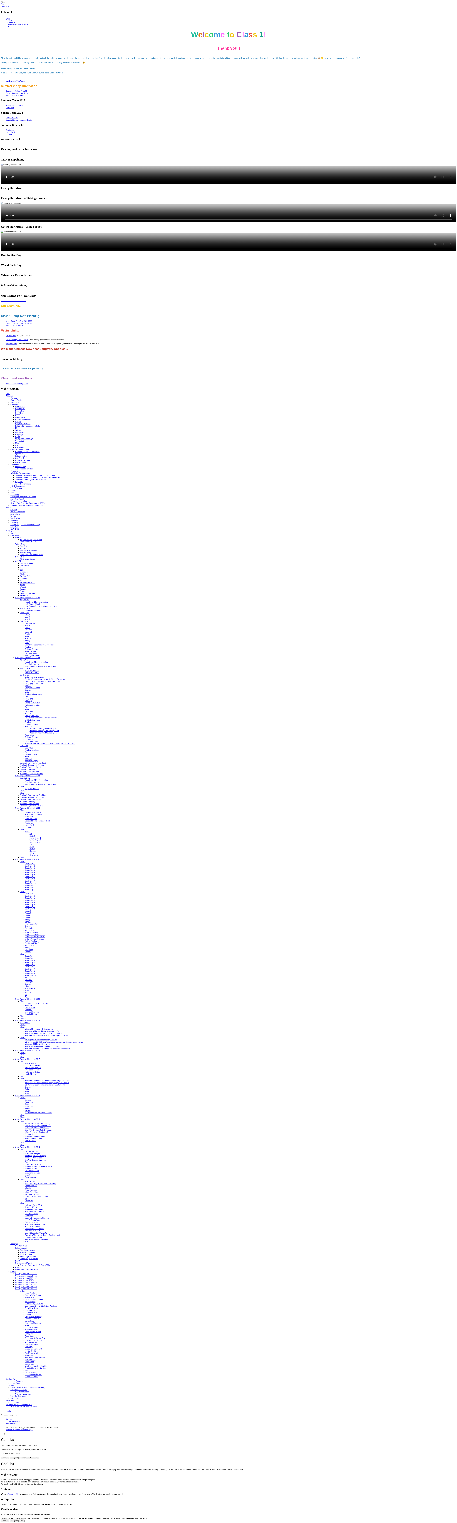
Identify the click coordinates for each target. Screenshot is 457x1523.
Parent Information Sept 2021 (17, 384)
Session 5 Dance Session (29, 771)
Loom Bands (30, 1293)
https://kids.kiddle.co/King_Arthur (37, 1044)
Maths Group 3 (35, 842)
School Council (21, 1248)
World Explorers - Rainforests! (36, 1132)
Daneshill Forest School (34, 1299)
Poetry (27, 707)
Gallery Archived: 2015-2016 (26, 1287)
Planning (28, 832)
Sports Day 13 (30, 889)
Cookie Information (13, 1421)
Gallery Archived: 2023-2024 (26, 1274)
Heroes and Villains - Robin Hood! (38, 1126)
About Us (9, 396)
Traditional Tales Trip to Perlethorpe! (38, 1166)
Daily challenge (31, 653)
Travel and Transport (32, 1154)
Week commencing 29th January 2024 (44, 733)
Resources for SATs (27, 583)
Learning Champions (28, 1250)
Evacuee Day (30, 1181)
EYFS (17, 415)
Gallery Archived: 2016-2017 (26, 1284)
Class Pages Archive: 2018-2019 (27, 1020)
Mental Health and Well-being (26, 1269)
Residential (24, 595)
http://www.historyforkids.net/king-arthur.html (42, 1046)
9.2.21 (27, 997)
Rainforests (10, 130)
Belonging (14, 1244)
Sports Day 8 (30, 879)
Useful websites (31, 754)
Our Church (19, 458)
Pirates (27, 1108)
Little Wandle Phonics (28, 542)
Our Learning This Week (15, 81)
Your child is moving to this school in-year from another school (38, 477)
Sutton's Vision (21, 456)
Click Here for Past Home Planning (38, 1003)
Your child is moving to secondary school (30, 480)
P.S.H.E (18, 1267)
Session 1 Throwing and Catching (33, 763)
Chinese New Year (32, 1012)
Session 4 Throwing (27, 769)
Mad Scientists (30, 1063)
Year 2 (27, 615)
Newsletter (14, 520)
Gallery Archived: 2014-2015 (26, 1289)
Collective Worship (22, 460)
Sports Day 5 (30, 872)
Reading (28, 647)
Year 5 (27, 628)
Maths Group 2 (35, 840)
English (27, 634)
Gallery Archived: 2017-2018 (26, 1282)
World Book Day (31, 924)
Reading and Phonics (23, 419)
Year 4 (27, 619)
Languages (19, 434)
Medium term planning (28, 550)
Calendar (13, 510)
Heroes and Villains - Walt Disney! (38, 1123)
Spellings (23, 578)
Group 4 (28, 917)
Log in (3, 4)
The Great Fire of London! (35, 1136)
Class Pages (10, 22)
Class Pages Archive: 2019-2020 (27, 999)
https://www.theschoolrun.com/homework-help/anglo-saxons (47, 1048)
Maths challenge (31, 651)
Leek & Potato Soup (32, 1220)
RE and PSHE (30, 930)
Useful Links (15, 1398)
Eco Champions (26, 1254)
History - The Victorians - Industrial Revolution (42, 681)
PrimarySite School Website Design (19, 1430)
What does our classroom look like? (38, 1113)
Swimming (14, 495)
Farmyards (29, 1102)
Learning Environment (33, 1237)
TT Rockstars (11, 336)
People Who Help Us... (33, 1164)
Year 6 (27, 625)
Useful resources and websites (31, 555)
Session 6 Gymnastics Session (31, 774)
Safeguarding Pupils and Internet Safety (25, 525)
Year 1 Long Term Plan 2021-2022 (19, 321)
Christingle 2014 (31, 1312)
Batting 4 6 (29, 1334)
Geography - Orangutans (34, 683)
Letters (13, 516)
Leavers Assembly (32, 1345)
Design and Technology (24, 439)
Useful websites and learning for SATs (39, 645)
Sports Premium (16, 1381)
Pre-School (10, 1400)
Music (17, 443)
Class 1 (8, 27)
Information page (31, 761)
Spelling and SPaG (32, 716)
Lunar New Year (12, 118)
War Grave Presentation (34, 1209)
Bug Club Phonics (32, 664)
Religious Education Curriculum (27, 452)
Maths (22, 585)
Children (9, 20)
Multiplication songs (32, 720)
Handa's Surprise (31, 1151)
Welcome (13, 398)
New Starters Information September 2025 (41, 606)
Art (16, 445)
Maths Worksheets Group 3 (35, 937)
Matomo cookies (13, 1494)
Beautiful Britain (31, 1014)
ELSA (17, 1261)
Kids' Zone (14, 533)
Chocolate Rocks (31, 1214)
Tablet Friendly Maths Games (17, 340)
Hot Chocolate (30, 1310)
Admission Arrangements (20, 473)
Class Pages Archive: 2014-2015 (27, 1119)
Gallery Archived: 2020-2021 (26, 1278)
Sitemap (9, 1419)
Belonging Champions (28, 1257)
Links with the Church (18, 1390)
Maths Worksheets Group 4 (35, 939)
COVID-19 (14, 529)
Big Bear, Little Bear (32, 1173)
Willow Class (20, 409)
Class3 (22, 857)
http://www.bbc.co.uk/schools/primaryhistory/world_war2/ (47, 1083)
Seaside (27, 1111)
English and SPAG (32, 943)
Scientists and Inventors (14, 105)
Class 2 (22, 791)
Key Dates (19, 482)
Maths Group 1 (35, 838)
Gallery (13, 1272)
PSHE (32, 847)
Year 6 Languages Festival (35, 1357)
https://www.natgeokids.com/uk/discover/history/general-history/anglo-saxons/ (54, 1042)
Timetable (23, 548)
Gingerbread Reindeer (33, 1317)
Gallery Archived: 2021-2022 (26, 1276)
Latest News (15, 514)
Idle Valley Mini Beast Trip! (35, 1156)
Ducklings (28, 1347)
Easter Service (30, 1302)
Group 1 (28, 911)
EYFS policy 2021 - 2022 (15, 325)
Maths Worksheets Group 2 (35, 935)
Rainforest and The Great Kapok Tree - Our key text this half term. (50, 744)
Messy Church (20, 462)
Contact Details (16, 400)
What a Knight (30, 1351)
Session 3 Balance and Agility (31, 767)
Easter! (27, 1162)
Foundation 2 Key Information (36, 602)
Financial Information (18, 501)
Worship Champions (27, 1252)
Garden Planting (31, 1372)
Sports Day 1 (30, 864)
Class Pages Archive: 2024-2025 (27, 598)
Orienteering (29, 1364)
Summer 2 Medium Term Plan (17, 91)
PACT (27, 1370)
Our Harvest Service (23, 1394)
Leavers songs (30, 623)
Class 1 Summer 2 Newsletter (17, 93)
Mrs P (27, 1325)
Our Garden (29, 1362)
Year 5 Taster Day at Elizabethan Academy (41, 1306)
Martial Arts (29, 1297)
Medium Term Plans (27, 563)
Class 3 (22, 793)
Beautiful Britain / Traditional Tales (19, 120)
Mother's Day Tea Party (34, 1304)
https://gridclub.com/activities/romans (39, 1029)
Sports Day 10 (30, 883)
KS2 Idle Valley (31, 1342)
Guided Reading (31, 941)
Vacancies (14, 471)
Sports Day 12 (30, 887)
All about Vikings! (32, 1194)
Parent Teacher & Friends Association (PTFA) (27, 1387)
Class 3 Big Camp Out (33, 1349)
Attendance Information (24, 469)
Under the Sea (11, 132)
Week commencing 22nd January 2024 (44, 731)
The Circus (10, 108)
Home (8, 18)
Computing (19, 441)
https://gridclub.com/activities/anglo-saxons (41, 1040)
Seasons (28, 1100)
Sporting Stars (11, 1379)
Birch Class (19, 411)
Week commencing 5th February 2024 (44, 729)
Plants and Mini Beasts (33, 1158)
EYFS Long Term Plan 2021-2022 (19, 323)
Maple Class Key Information (31, 540)
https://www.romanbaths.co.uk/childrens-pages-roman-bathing (48, 1035)
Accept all (14, 1458)
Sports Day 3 (30, 868)
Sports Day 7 (30, 877)
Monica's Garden (31, 1377)
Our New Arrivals (31, 1353)
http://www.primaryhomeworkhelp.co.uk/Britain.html (45, 1085)
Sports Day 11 (30, 885)
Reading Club (25, 576)
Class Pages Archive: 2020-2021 (27, 859)
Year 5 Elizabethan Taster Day (36, 1233)
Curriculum (14, 404)
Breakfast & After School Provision (19, 1405)
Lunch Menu (15, 518)
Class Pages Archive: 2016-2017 (27, 1059)
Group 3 (28, 915)
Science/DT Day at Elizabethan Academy (40, 1184)
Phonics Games (11, 344)
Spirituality (19, 454)
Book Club (29, 748)
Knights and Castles (32, 1072)
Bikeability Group (31, 1308)
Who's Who (14, 402)
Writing (18, 422)
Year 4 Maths (30, 988)
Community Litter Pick (33, 1375)
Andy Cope (29, 1336)
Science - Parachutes (32, 1226)
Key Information (16, 465)
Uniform (13, 492)
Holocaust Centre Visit (33, 1205)
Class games (29, 739)
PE (16, 428)
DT (21, 568)
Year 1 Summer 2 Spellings (16, 95)
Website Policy (11, 1423)
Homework (19, 447)
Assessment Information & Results (23, 497)
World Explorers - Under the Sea (37, 1128)
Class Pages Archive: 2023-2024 (27, 658)
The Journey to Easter (33, 1231)
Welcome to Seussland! (33, 1138)
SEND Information (17, 486)
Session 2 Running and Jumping (32, 765)
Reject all (5, 1458)
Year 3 (27, 617)
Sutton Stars (15, 1383)
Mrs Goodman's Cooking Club (36, 1366)
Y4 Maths (28, 977)
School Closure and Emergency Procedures (26, 505)
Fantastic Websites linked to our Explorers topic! (43, 1235)
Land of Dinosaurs (32, 1074)
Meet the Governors (17, 1396)
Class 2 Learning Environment (36, 1196)
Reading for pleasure (32, 750)
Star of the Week (31, 1330)
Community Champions (29, 1259)
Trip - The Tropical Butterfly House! (38, 1130)
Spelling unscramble (32, 656)
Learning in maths (31, 724)
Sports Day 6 (30, 874)
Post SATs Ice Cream (33, 1295)
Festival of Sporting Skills (34, 1340)
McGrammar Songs (27, 559)
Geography (19, 432)
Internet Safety (20, 467)
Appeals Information (23, 484)
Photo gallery (30, 735)
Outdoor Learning (31, 1222)
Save (22, 1521)
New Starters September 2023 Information (41, 784)
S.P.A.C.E (14, 527)
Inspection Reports (17, 499)
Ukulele (28, 1188)
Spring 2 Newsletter (32, 703)
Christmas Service (22, 1392)
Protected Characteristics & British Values (35, 1265)
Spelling (28, 686)
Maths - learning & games (34, 677)
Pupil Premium (16, 488)
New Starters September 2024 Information (41, 666)
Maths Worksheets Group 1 (35, 932)
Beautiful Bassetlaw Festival (35, 1368)
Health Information (17, 512)
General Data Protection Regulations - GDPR (27, 503)
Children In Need (31, 1327)
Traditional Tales (31, 1169)
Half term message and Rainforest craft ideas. (42, 718)
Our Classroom (30, 1177)
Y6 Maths (28, 980)
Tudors (27, 1089)
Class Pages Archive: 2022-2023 (27, 776)
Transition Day (30, 1360)
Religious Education (22, 424)
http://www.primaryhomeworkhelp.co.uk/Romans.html (45, 1033)
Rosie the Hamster (32, 1207)
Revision (28, 756)
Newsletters (24, 546)
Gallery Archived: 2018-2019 (26, 1280)
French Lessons (31, 1190)
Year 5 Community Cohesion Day (37, 1239)
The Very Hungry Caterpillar (35, 1160)
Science (18, 430)
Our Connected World (23, 1263)
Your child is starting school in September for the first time (37, 475)
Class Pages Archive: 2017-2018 (27, 1050)
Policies (13, 490)
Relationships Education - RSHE (27, 426)
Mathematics (20, 417)
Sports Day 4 (30, 870)
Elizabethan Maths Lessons (35, 1211)
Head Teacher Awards (33, 1332)
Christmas (9, 134)
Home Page (5, 6)
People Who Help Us (33, 1068)
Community (10, 1385)
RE (31, 844)
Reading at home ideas (33, 694)
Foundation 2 (25, 778)
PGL (26, 1242)
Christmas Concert (32, 1319)
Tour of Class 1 (30, 1141)
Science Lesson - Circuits (34, 1229)
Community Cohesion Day (35, 1338)
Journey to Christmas (33, 1323)
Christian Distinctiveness (19, 449)
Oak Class (19, 413)
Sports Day (29, 1355)
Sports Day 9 (30, 881)
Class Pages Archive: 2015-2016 (27, 1096)
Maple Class (20, 407)
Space (27, 1104)
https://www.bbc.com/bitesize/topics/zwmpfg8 (42, 1031)
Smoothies (29, 1201)
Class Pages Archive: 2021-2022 (18, 24)
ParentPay (14, 522)
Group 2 (28, 913)
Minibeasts (29, 1216)
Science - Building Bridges (35, 1224)
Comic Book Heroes (32, 1066)
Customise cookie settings (29, 1458)
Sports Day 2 (30, 866)
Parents (8, 507)
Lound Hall (29, 1314)
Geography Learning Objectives (37, 1218)
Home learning (25, 553)
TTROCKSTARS (32, 673)
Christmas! (29, 1134)
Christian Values (21, 1246)
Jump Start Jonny (31, 741)
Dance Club (29, 1321)
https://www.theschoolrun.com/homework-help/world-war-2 (47, 1081)
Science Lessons (31, 1186)
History (18, 437)
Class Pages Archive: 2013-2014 (27, 1147)
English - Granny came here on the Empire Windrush (45, 679)
